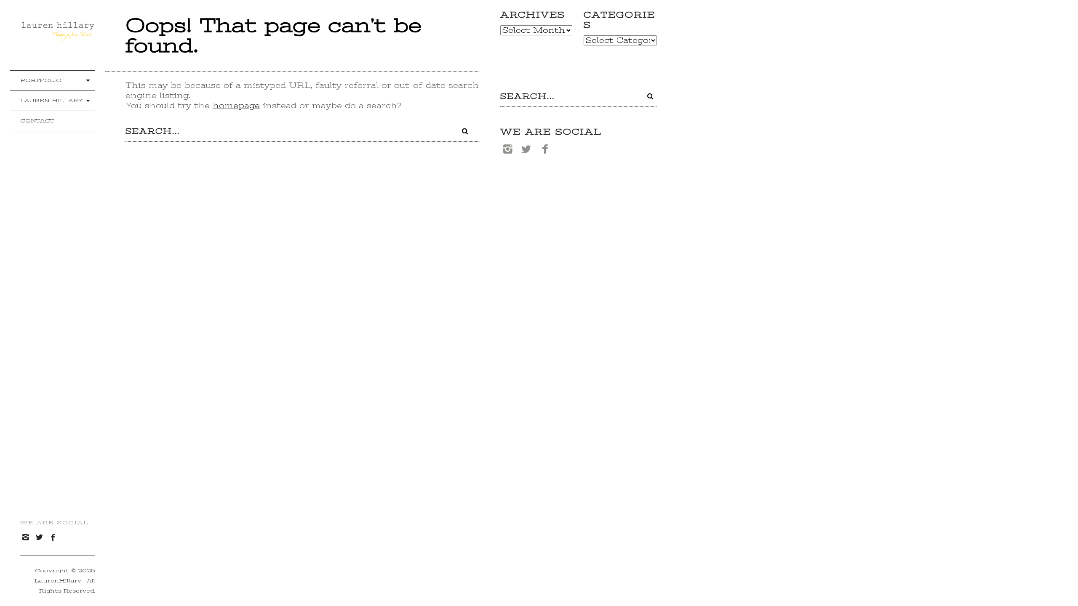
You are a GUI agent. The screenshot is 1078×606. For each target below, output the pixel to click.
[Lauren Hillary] (57, 38)
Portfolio (40, 80)
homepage (236, 105)
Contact (37, 120)
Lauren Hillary (51, 100)
